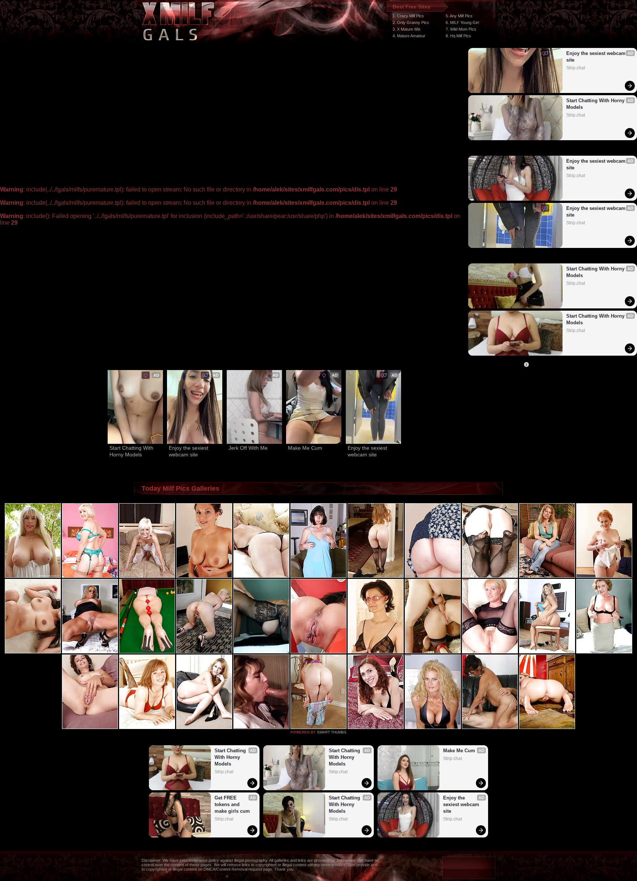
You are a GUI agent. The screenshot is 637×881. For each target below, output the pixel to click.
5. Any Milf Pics (459, 16)
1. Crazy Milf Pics (408, 16)
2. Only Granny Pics (411, 22)
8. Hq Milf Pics (458, 36)
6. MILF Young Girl (462, 22)
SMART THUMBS (332, 732)
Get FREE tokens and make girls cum (232, 804)
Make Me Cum (305, 448)
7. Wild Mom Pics (461, 29)
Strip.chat (575, 67)
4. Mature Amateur (409, 36)
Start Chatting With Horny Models (596, 104)
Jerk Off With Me (248, 448)
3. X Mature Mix (407, 29)
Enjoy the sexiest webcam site (596, 57)
